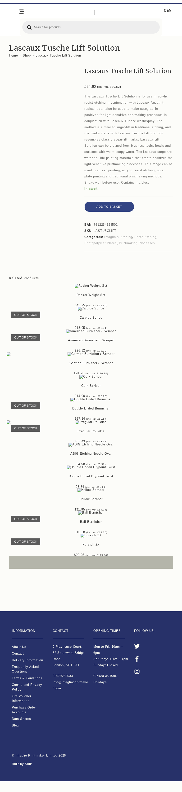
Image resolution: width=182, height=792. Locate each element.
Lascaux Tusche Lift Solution (58, 55)
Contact (18, 653)
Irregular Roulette (90, 431)
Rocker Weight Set (91, 295)
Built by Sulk (22, 764)
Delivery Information (27, 660)
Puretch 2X (91, 544)
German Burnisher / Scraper (91, 363)
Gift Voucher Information (21, 698)
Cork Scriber (91, 385)
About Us (19, 647)
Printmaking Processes (137, 243)
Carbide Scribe (91, 317)
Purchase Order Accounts (24, 710)
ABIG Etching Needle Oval (91, 453)
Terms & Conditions (27, 678)
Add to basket (109, 206)
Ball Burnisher (91, 522)
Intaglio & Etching (118, 237)
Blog (15, 725)
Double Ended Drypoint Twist (91, 476)
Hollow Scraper (91, 499)
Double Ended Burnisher (91, 408)
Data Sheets (21, 719)
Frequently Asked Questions (25, 669)
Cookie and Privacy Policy (27, 687)
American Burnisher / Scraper (91, 340)
